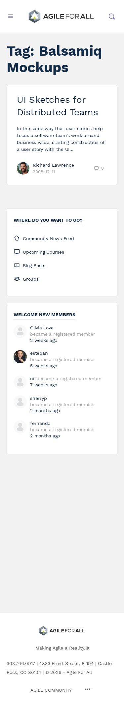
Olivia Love (41, 327)
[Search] (112, 16)
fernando (40, 423)
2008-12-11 (44, 171)
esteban (39, 353)
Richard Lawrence (53, 165)
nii (32, 378)
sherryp (38, 398)
